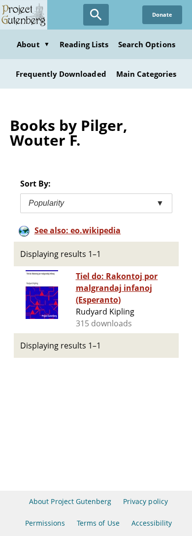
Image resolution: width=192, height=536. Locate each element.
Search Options (146, 44)
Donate (162, 14)
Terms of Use (98, 523)
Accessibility (151, 523)
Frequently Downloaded (61, 74)
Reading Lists (84, 44)
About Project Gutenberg (70, 501)
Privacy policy (145, 501)
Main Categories (146, 74)
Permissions (45, 523)
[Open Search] (96, 15)
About (33, 44)
